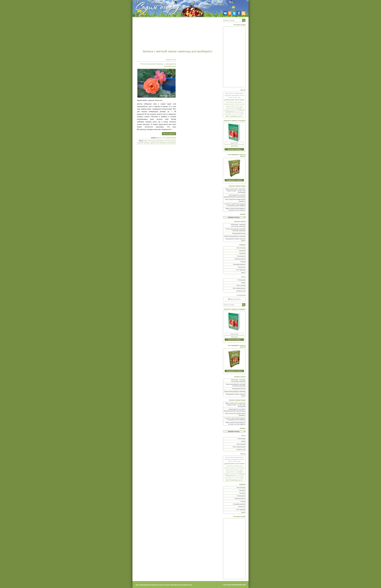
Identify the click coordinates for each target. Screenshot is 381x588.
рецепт (240, 108)
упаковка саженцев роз (168, 143)
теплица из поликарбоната (235, 111)
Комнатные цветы (240, 259)
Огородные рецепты (239, 264)
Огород (243, 261)
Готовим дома (241, 256)
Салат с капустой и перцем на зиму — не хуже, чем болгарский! (236, 190)
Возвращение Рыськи (238, 233)
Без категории (241, 248)
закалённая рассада (231, 102)
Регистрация (241, 280)
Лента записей (241, 285)
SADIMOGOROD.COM (238, 585)
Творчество (241, 267)
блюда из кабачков (230, 93)
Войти (243, 282)
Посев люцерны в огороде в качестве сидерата (236, 204)
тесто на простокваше (238, 114)
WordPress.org (241, 291)
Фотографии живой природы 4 (239, 200)
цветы (240, 116)
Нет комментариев (169, 138)
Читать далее (168, 134)
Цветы (159, 138)
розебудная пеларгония (230, 110)
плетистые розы (170, 141)
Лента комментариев (239, 288)
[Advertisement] (177, 33)
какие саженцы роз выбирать (154, 141)
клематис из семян (234, 104)
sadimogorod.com (176, 585)
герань (235, 97)
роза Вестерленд (143, 143)
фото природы (232, 116)
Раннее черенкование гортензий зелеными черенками (235, 229)
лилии (232, 106)
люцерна (236, 106)
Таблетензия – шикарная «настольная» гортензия (238, 225)
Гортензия (242, 253)
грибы (239, 97)
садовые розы (154, 143)
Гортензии (242, 250)
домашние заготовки (234, 99)
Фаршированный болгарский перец (234, 196)
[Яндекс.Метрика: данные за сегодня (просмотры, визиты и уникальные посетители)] (234, 299)
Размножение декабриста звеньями (234, 236)
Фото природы (240, 270)
